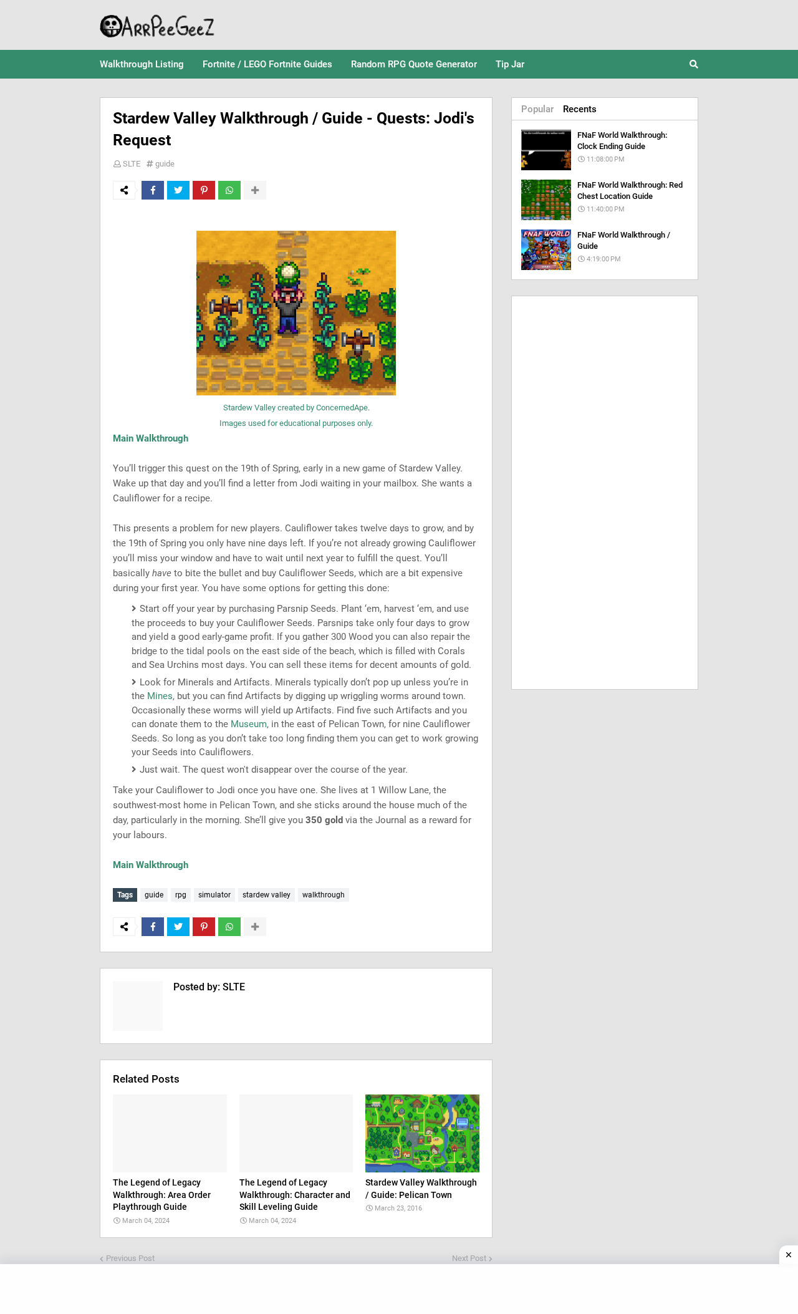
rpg (180, 895)
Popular (537, 109)
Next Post (469, 1258)
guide (165, 163)
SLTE (131, 163)
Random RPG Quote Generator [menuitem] (414, 64)
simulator (214, 895)
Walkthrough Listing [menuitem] (142, 64)
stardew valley (267, 895)
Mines (160, 696)
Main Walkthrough (150, 438)
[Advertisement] (604, 493)
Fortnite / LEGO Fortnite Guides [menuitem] (267, 64)
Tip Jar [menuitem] (510, 64)
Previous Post (130, 1258)
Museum (249, 724)
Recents (580, 109)
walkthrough (323, 895)
